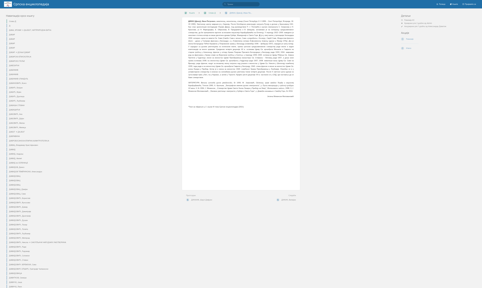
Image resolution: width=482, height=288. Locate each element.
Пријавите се (470, 4)
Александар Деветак (437, 26)
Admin (429, 23)
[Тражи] (225, 4)
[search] (241, 4)
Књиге (455, 4)
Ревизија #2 (409, 20)
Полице (442, 4)
